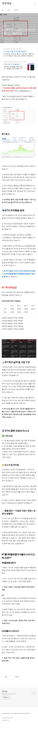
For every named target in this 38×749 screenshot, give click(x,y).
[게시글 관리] (11, 676)
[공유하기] (8, 676)
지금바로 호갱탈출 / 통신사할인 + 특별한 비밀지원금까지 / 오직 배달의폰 (13, 68)
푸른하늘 (7, 3)
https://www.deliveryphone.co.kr (13, 61)
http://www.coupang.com (11, 49)
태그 (9, 10)
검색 (30, 3)
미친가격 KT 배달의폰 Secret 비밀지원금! (11, 64)
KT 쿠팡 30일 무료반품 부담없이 (15, 51)
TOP (34, 713)
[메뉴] (34, 3)
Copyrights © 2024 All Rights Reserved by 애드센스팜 (16, 713)
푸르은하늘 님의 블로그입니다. (9, 694)
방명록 (16, 10)
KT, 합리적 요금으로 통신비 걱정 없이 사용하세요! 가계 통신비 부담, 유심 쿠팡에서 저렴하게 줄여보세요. (19, 55)
